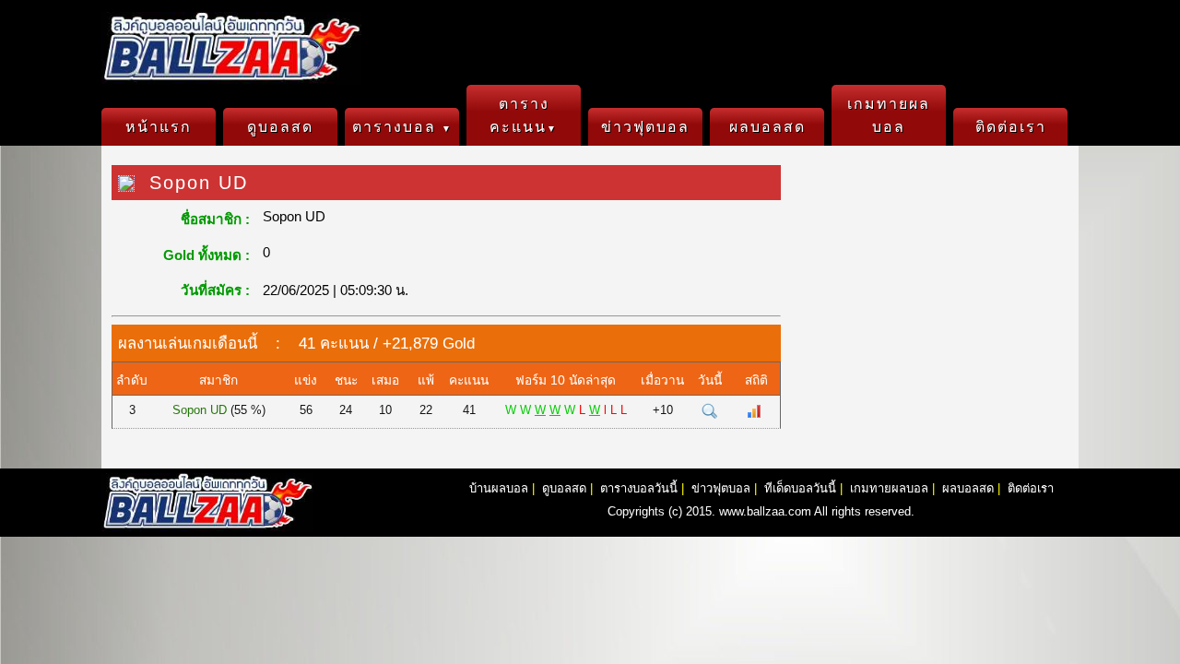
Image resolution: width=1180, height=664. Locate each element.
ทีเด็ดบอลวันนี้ (800, 488)
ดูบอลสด (280, 127)
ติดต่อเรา (1010, 127)
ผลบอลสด (767, 127)
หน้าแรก (158, 127)
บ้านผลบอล (498, 488)
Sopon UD (199, 410)
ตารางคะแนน (524, 115)
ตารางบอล (402, 127)
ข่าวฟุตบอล (645, 127)
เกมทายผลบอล (888, 115)
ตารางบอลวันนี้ (639, 488)
